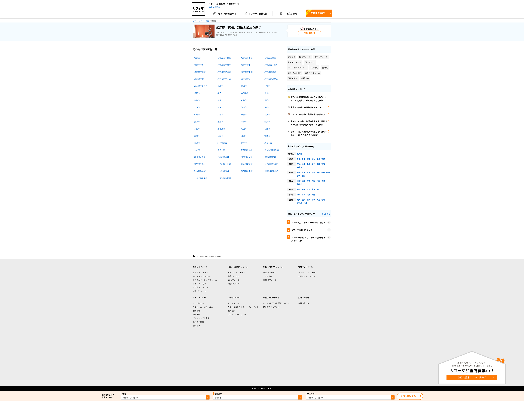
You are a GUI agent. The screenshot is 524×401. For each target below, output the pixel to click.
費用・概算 (227, 13)
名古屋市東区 (246, 57)
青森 (298, 158)
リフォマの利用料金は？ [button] (301, 230)
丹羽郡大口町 (200, 157)
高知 (313, 194)
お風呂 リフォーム (200, 272)
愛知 (303, 175)
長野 (323, 172)
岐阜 (328, 172)
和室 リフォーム (234, 276)
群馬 (308, 164)
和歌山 (299, 184)
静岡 (298, 175)
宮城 (308, 158)
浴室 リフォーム (199, 291)
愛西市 (267, 135)
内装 (212, 256)
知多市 (267, 121)
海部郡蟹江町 (270, 157)
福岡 (298, 199)
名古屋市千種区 (224, 57)
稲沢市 (267, 114)
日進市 (220, 135)
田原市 (244, 135)
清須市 (197, 142)
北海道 (299, 153)
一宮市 (267, 86)
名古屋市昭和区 (271, 64)
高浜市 (244, 128)
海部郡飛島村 (200, 164)
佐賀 (303, 199)
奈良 (323, 181)
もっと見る (326, 214)
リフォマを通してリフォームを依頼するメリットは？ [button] (308, 239)
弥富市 (244, 142)
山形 (318, 158)
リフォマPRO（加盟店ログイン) (276, 303)
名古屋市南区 (200, 79)
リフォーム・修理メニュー (204, 307)
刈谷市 (244, 100)
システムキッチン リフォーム (205, 280)
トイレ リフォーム (200, 283)
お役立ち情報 (291, 13)
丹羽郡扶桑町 (223, 157)
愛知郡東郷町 (246, 149)
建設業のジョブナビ (271, 307)
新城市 (197, 121)
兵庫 (318, 181)
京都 (308, 181)
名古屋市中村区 (224, 64)
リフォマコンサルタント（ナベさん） (243, 307)
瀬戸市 (197, 93)
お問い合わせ (303, 303)
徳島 (298, 194)
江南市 (220, 114)
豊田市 (267, 100)
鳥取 (298, 189)
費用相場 (196, 310)
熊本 (313, 199)
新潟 (298, 172)
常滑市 (197, 114)
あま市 (197, 149)
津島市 (197, 100)
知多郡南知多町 (271, 164)
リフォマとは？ (234, 303)
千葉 (318, 164)
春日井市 (245, 93)
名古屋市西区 (200, 64)
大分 (318, 199)
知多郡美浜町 (200, 171)
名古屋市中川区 (247, 71)
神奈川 (299, 167)
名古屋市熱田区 (224, 71)
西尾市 (220, 107)
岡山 (308, 189)
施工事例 (196, 314)
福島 (323, 158)
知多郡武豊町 (223, 171)
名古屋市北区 (270, 57)
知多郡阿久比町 (224, 164)
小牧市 (244, 114)
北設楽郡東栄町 (200, 178)
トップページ (198, 303)
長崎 (308, 199)
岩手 (303, 158)
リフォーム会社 (259, 13)
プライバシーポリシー (237, 314)
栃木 (303, 164)
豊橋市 (220, 86)
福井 (313, 172)
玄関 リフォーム (269, 280)
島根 (303, 189)
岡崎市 (244, 86)
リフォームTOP (202, 256)
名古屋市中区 (246, 64)
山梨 (318, 172)
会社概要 (196, 325)
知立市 (197, 128)
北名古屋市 (222, 142)
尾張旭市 (221, 128)
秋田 (313, 158)
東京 (323, 164)
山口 (318, 189)
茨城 (298, 164)
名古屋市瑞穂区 (200, 71)
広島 (313, 189)
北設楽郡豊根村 (224, 178)
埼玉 (313, 164)
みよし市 (268, 142)
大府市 (244, 121)
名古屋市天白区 (200, 86)
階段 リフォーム (234, 283)
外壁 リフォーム (269, 272)
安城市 (197, 107)
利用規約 (231, 310)
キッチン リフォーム (201, 276)
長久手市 (221, 149)
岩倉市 (267, 128)
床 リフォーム (233, 280)
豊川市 (267, 93)
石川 (308, 172)
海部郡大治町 (246, 157)
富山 (303, 172)
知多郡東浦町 (246, 164)
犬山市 (267, 107)
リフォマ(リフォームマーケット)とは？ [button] (308, 222)
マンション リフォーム (307, 272)
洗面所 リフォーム (200, 287)
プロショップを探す (201, 318)
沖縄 (305, 203)
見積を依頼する (316, 12)
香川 (303, 194)
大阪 (313, 181)
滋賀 (303, 181)
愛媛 (308, 194)
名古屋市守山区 (224, 79)
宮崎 (323, 199)
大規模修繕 (267, 276)
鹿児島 (299, 203)
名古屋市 (198, 57)
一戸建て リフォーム (306, 276)
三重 (298, 181)
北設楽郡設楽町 (271, 171)
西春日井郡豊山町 (272, 149)
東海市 (220, 121)
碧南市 (220, 100)
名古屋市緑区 (246, 79)
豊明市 (197, 135)
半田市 (220, 93)
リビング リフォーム (236, 272)
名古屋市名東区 (271, 79)
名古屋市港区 (270, 71)
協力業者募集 (214, 7)
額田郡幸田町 (246, 171)
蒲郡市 (244, 107)
